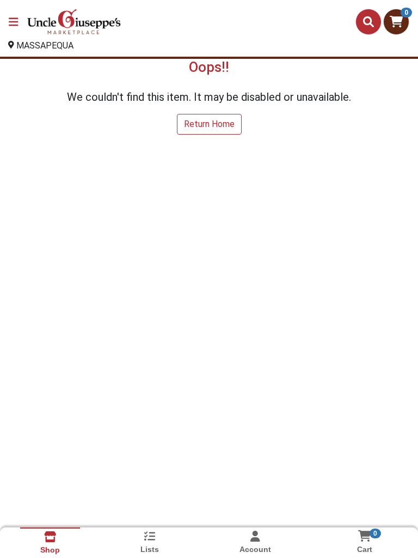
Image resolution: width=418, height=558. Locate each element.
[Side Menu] (14, 22)
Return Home (209, 124)
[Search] (368, 22)
